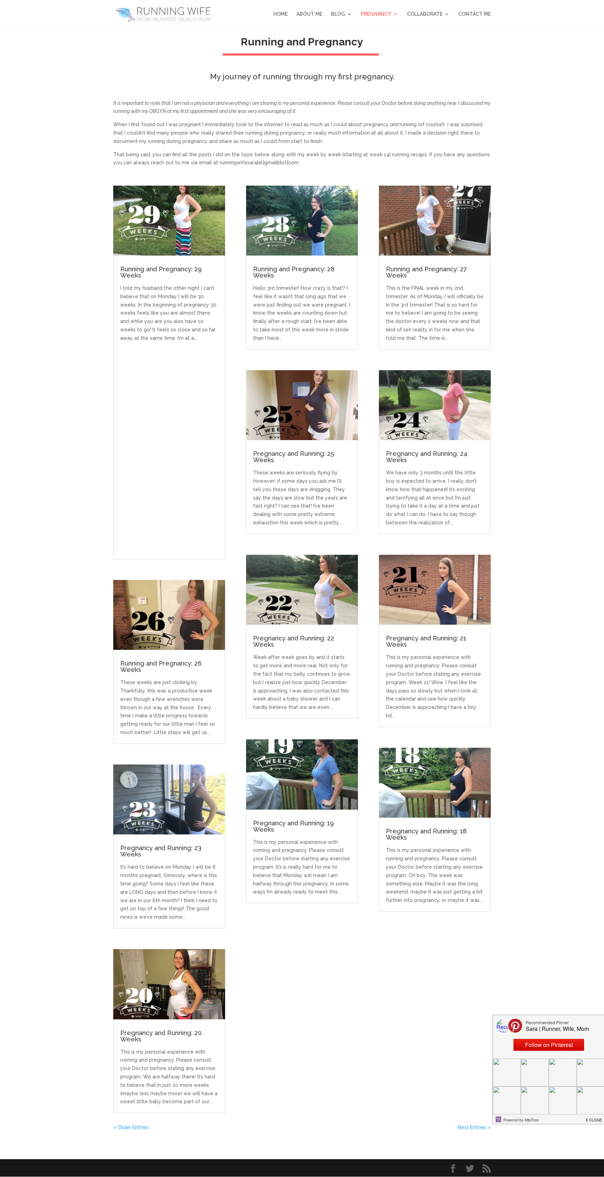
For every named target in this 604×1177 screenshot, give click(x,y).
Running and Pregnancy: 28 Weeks (294, 272)
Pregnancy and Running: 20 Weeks (161, 1036)
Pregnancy (376, 14)
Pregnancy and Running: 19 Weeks (293, 826)
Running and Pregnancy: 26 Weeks (161, 666)
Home (280, 14)
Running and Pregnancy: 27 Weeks (426, 272)
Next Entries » (474, 1127)
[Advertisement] (169, 447)
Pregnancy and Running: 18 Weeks (426, 834)
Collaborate (425, 14)
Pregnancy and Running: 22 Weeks (293, 641)
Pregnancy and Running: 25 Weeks (293, 457)
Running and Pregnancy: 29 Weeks (161, 272)
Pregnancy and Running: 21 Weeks (426, 641)
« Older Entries (131, 1127)
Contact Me (474, 14)
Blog (338, 14)
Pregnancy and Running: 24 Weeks (426, 457)
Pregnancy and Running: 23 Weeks (160, 851)
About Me (309, 14)
